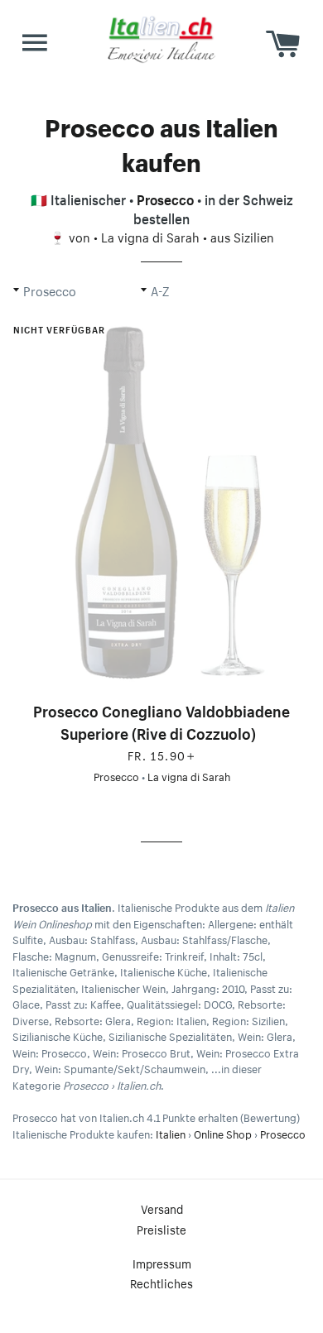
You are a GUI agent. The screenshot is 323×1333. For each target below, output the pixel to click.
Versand (162, 1208)
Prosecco (165, 198)
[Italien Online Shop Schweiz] (161, 39)
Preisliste (161, 1229)
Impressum (162, 1263)
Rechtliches (161, 1282)
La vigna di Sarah (150, 236)
